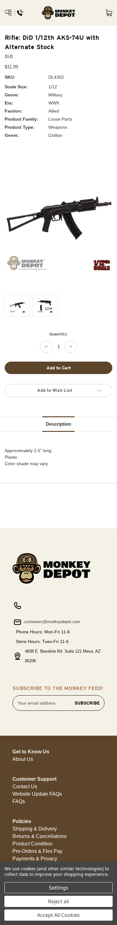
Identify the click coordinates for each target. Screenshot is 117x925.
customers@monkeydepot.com (51, 621)
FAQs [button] (18, 801)
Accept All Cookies (58, 915)
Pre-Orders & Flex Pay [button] (37, 851)
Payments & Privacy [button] (34, 858)
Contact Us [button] (24, 786)
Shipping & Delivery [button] (34, 828)
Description (58, 424)
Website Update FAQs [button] (37, 794)
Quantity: (58, 334)
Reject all (58, 901)
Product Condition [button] (32, 843)
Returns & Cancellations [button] (39, 836)
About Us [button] (22, 759)
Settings (58, 887)
